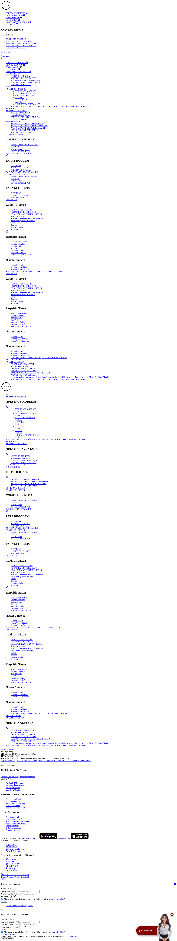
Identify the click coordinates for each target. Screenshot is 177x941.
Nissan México (11, 847)
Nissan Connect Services (20, 269)
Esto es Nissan (16, 149)
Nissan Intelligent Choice (20, 115)
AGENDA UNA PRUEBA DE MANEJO (22, 43)
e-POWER (15, 147)
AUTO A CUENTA (13, 360)
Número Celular (8, 894)
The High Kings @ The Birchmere (14, 767)
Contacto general (12, 817)
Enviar (4, 901)
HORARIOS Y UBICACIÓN (22, 364)
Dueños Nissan (11, 200)
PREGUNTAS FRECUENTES (23, 375)
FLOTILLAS (16, 166)
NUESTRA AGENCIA (15, 362)
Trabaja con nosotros (14, 828)
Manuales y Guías (17, 250)
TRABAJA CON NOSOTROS (23, 368)
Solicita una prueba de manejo (17, 821)
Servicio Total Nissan (19, 242)
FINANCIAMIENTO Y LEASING (24, 145)
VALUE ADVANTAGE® (21, 255)
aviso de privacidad (56, 899)
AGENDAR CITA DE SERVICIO (14, 865)
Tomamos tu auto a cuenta (16, 808)
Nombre (5, 889)
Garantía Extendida (13, 806)
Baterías (14, 225)
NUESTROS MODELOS (16, 89)
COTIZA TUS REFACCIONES (49, 271)
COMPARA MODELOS (80, 106)
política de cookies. (71, 936)
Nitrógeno (14, 229)
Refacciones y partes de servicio (23, 221)
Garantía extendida (18, 244)
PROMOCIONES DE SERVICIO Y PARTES (28, 128)
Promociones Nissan (13, 799)
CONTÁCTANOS (13, 74)
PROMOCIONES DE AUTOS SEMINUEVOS (29, 126)
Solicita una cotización (14, 819)
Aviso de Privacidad (13, 851)
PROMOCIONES (13, 121)
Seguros (14, 248)
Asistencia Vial (16, 246)
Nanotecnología (17, 227)
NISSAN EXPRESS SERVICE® (24, 212)
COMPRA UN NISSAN (15, 134)
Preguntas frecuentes (13, 830)
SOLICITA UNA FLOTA (16, 48)
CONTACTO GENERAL (16, 39)
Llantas (13, 223)
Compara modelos (13, 801)
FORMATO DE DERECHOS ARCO (31, 373)
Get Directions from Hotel (19, 761)
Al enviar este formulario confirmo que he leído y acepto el (34, 899)
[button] (25, 91)
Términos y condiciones (15, 849)
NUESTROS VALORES (20, 366)
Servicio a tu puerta (18, 216)
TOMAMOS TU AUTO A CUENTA (25, 117)
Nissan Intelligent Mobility (60, 377)
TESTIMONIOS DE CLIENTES (23, 371)
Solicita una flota (12, 826)
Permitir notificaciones (18, 777)
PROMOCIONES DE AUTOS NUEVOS (27, 124)
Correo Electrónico (9, 891)
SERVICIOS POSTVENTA (22, 210)
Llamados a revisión (18, 253)
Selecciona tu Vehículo (10, 927)
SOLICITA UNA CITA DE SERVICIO (21, 46)
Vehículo (5, 896)
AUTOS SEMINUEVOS (20, 113)
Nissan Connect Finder (19, 267)
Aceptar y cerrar (7, 939)
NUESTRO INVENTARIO (16, 111)
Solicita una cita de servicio (16, 824)
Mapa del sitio (11, 845)
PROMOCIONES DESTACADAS (24, 130)
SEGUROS (15, 320)
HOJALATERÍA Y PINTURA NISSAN (26, 214)
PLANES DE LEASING (20, 168)
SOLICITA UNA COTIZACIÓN (19, 41)
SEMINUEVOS (12, 108)
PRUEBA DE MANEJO (12, 860)
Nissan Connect (17, 265)
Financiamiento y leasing (15, 803)
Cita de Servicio (19, 906)
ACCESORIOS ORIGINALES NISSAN (27, 218)
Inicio (8, 87)
